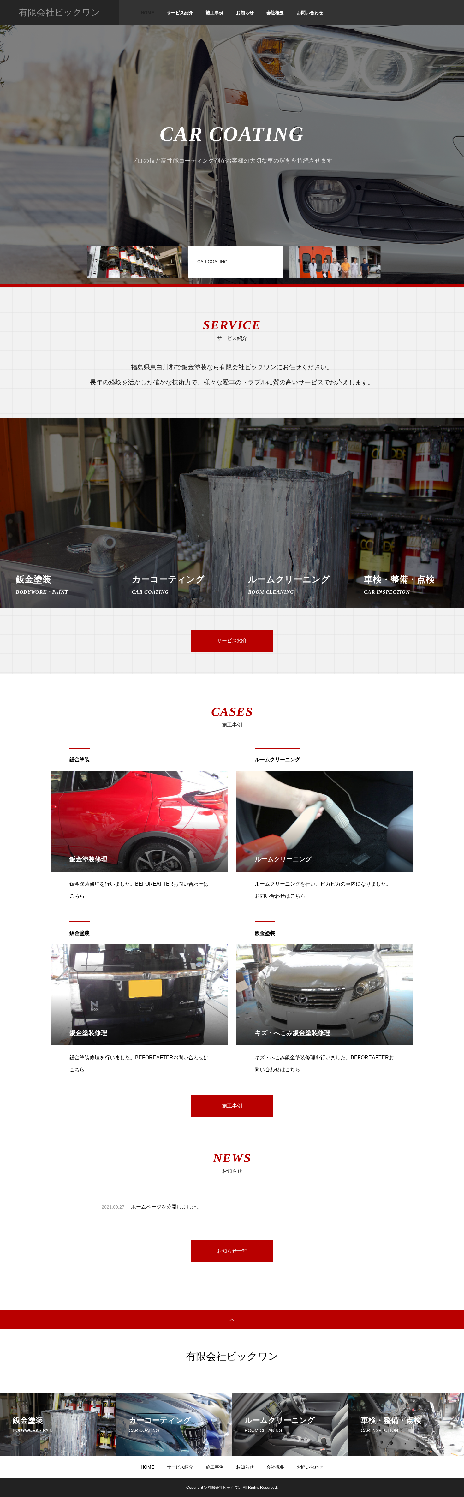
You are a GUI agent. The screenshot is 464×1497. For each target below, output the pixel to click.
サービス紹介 (180, 12)
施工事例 (214, 12)
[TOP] (232, 1319)
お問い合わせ (310, 12)
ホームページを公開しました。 (166, 1206)
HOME (147, 12)
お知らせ (245, 12)
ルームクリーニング (277, 759)
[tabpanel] (232, 142)
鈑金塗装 (79, 759)
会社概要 (275, 12)
